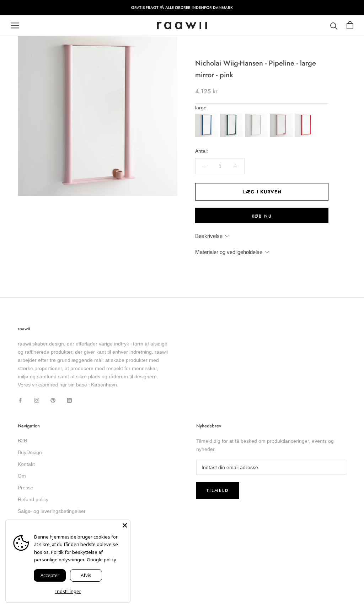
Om (22, 476)
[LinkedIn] (69, 400)
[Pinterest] (52, 400)
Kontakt (26, 464)
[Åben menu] (15, 25)
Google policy (101, 559)
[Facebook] (20, 400)
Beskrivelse (209, 236)
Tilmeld (218, 490)
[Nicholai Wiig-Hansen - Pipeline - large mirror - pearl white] (257, 116)
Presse (25, 487)
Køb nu (262, 216)
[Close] (124, 525)
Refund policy (33, 499)
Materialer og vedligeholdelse (228, 252)
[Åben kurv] (350, 25)
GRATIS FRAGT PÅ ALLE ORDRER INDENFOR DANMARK (182, 7)
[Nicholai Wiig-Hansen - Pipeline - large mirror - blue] (207, 116)
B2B (22, 440)
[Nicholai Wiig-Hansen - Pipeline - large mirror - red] (307, 116)
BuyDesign (30, 452)
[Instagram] (36, 400)
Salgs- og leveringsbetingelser (52, 511)
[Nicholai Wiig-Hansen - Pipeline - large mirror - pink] (282, 116)
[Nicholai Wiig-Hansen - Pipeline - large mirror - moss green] (232, 116)
